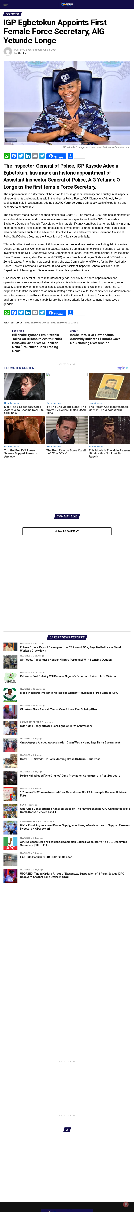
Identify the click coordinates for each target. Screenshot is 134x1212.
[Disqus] (67, 581)
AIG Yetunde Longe (38, 323)
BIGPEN (21, 53)
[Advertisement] (67, 484)
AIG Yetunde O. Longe (65, 323)
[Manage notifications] (126, 1204)
